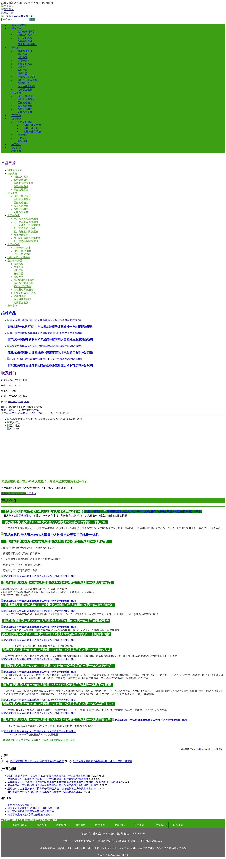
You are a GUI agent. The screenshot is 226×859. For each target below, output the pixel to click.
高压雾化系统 (25, 64)
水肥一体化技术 (32, 128)
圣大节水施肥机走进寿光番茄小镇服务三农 (30, 811)
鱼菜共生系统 (25, 41)
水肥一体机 (24, 60)
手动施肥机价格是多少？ (20, 805)
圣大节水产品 (14, 260)
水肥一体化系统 (32, 131)
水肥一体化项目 (26, 96)
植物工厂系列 (25, 34)
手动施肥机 (24, 515)
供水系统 (22, 54)
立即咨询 (31, 493)
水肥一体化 (13, 244)
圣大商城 (16, 147)
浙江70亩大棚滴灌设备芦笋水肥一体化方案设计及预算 (102, 761)
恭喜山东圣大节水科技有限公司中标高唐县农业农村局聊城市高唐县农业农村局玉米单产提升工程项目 (62, 782)
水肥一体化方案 (32, 125)
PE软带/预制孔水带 (24, 280)
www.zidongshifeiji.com (204, 749)
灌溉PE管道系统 (26, 76)
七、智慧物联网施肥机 (26, 241)
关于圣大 (16, 144)
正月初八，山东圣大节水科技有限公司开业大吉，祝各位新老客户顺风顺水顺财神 (51, 788)
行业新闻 (22, 134)
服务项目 (16, 93)
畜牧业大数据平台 (27, 44)
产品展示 (16, 47)
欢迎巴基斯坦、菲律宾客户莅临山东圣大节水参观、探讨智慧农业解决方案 (48, 779)
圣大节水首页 (18, 25)
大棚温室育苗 (25, 112)
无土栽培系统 (25, 38)
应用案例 (16, 115)
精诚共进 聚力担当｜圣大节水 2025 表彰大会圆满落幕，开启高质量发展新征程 (50, 775)
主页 (14, 413)
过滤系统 (22, 57)
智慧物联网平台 (26, 31)
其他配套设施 (25, 89)
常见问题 (22, 141)
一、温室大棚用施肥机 (26, 218)
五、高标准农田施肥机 (26, 231)
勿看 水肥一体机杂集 (18, 257)
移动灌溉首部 (25, 51)
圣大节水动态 (25, 122)
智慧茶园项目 (25, 105)
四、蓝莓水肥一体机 (25, 228)
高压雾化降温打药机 (25, 293)
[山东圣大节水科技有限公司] (17, 16)
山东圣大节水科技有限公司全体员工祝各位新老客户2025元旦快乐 (43, 791)
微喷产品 (22, 73)
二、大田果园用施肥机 (26, 222)
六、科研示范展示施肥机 (27, 238)
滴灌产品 (22, 67)
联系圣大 (16, 151)
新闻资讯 (16, 118)
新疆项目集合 (21, 234)
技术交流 (22, 138)
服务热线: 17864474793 (13, 493)
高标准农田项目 (26, 99)
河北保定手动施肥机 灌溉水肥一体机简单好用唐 (33, 808)
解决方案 (16, 28)
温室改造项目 (25, 102)
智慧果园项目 (25, 109)
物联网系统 (20, 296)
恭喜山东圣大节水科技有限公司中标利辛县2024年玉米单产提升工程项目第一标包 (51, 785)
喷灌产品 (22, 70)
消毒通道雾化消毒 (23, 289)
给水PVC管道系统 (27, 80)
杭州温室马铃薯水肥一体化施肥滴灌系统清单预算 (37, 761)
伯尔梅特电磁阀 (26, 86)
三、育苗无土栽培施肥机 (27, 225)
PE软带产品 (24, 83)
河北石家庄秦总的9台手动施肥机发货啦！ (30, 814)
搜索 (32, 19)
